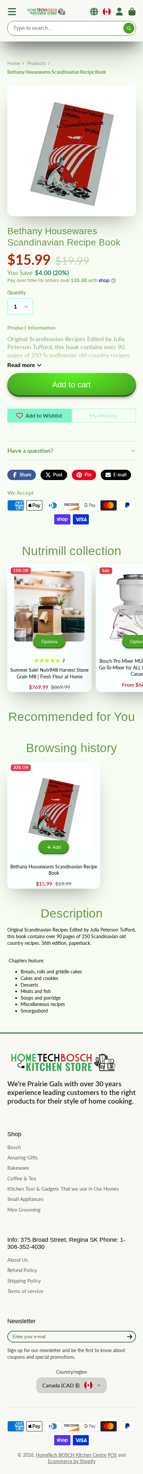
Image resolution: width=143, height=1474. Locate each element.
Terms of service (25, 1291)
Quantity (16, 292)
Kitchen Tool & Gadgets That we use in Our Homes (63, 1189)
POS (112, 1455)
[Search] (129, 28)
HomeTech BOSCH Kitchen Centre (71, 1455)
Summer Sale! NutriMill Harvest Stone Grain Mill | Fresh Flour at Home (49, 628)
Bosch (14, 1147)
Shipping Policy (24, 1281)
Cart (132, 12)
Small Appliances (25, 1199)
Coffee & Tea (21, 1178)
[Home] (46, 12)
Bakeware (18, 1168)
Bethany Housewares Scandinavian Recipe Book (53, 825)
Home (13, 63)
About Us (17, 1260)
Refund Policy (22, 1270)
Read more (21, 365)
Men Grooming (24, 1210)
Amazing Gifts (22, 1157)
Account (119, 12)
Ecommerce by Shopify (71, 1461)
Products (36, 63)
